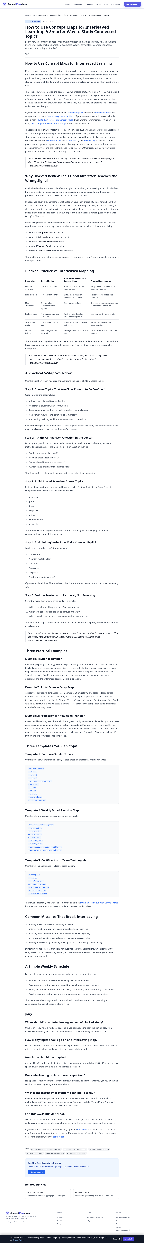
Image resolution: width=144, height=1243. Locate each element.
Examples (89, 4)
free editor (82, 1129)
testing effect (72, 140)
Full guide (89, 1221)
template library (102, 112)
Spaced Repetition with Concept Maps (48, 123)
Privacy (118, 1221)
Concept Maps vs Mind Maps (60, 116)
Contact (118, 1227)
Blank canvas (61, 1217)
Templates (78, 4)
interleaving (89, 140)
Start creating (131, 4)
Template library (61, 1221)
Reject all (116, 1239)
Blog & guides (91, 1224)
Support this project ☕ (123, 1230)
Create (67, 4)
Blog (106, 4)
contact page (59, 1136)
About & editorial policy (122, 1217)
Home (27, 15)
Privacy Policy (18, 1240)
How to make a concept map (95, 1217)
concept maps (54, 140)
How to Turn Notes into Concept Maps (54, 119)
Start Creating (37, 1172)
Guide (98, 4)
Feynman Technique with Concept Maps (99, 902)
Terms (118, 1224)
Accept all (128, 1239)
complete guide (75, 112)
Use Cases (115, 4)
